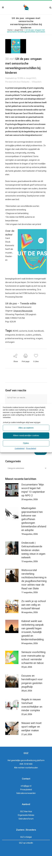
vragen (39, 338)
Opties (26, 443)
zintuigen (10, 342)
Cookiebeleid (20, 448)
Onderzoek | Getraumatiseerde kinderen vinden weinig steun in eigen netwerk (33, 550)
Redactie (25, 82)
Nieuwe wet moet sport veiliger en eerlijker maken (31, 726)
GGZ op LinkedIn (26, 843)
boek (30, 331)
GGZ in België (26, 837)
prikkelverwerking (14, 338)
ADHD (15, 331)
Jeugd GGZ (18, 30)
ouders (29, 335)
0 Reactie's (36, 82)
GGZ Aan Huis (26, 811)
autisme (23, 331)
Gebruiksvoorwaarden (26, 793)
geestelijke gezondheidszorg (23, 760)
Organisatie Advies (26, 815)
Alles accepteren (26, 428)
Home (9, 30)
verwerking (29, 338)
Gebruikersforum (26, 819)
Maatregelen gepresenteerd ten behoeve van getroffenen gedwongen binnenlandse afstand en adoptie (33, 519)
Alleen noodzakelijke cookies (26, 435)
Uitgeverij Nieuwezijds (23, 311)
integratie (10, 335)
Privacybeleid (31, 448)
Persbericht (10, 82)
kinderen (20, 335)
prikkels (37, 335)
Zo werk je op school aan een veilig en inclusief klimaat (33, 605)
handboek (39, 331)
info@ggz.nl (26, 786)
